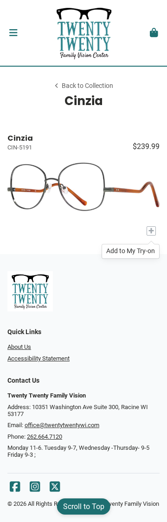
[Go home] (83, 33)
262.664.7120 (44, 436)
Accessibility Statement (38, 358)
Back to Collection (87, 86)
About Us (19, 346)
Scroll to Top (83, 506)
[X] (54, 488)
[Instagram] (34, 488)
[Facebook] (14, 488)
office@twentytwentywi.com (62, 425)
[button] (13, 33)
